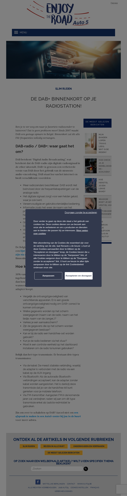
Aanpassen (48, 275)
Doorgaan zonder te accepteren (81, 212)
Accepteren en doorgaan (79, 275)
